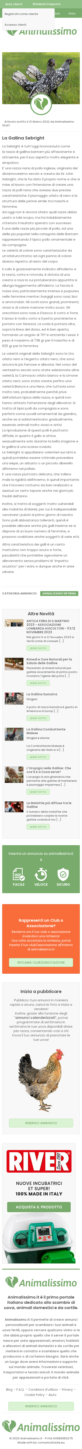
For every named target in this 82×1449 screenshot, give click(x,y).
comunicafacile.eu (51, 1442)
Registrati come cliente (21, 14)
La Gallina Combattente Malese (46, 731)
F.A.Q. (20, 1389)
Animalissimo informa (59, 593)
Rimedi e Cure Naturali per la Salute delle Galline (49, 661)
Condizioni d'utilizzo (43, 1389)
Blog (9, 1389)
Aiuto (52, 1395)
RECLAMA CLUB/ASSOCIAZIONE (41, 962)
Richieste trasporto (47, 4)
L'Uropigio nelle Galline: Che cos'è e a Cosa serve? (48, 770)
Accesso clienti (15, 25)
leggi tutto (38, 648)
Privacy (67, 1389)
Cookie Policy (34, 1395)
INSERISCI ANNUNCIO (41, 1123)
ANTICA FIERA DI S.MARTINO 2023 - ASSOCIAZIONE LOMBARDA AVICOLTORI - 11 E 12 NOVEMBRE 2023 (50, 626)
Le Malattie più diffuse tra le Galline (49, 805)
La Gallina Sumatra (41, 694)
